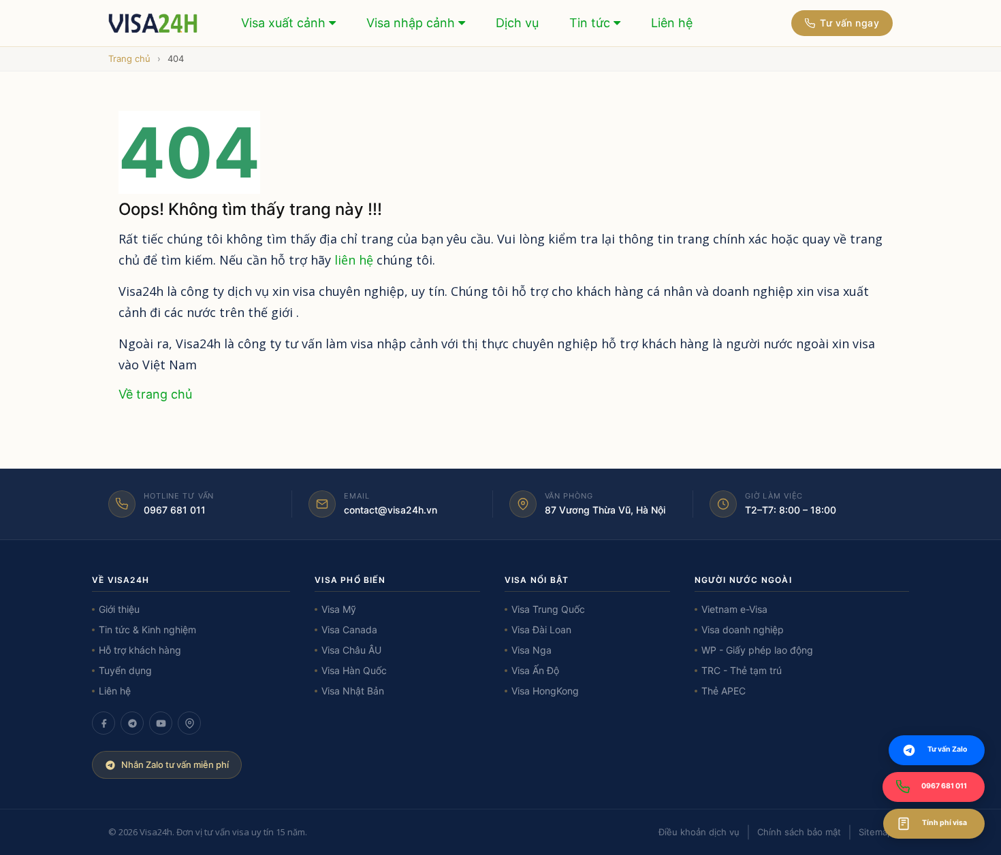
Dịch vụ (517, 23)
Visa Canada (349, 629)
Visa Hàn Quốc (354, 670)
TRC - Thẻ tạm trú (741, 670)
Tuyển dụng (125, 670)
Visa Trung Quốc (548, 609)
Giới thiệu (119, 609)
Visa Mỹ (338, 609)
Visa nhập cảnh (412, 23)
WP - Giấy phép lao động (757, 650)
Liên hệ (672, 23)
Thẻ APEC (723, 691)
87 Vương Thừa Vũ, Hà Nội (605, 510)
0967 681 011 (175, 510)
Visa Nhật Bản (352, 691)
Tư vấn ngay (849, 23)
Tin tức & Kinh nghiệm (147, 629)
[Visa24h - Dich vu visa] (153, 23)
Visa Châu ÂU (351, 650)
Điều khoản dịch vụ (699, 831)
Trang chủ (129, 58)
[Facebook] (103, 723)
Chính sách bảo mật (799, 831)
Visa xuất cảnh (285, 23)
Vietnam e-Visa (734, 609)
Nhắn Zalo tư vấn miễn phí (175, 764)
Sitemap (876, 831)
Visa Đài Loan (541, 629)
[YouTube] (160, 723)
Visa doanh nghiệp (742, 629)
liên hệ (353, 260)
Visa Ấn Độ (535, 670)
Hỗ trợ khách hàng (140, 650)
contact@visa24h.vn (390, 510)
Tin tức (591, 23)
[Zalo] (132, 723)
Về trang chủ (155, 394)
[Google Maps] (189, 723)
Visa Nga (531, 650)
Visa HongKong (545, 691)
